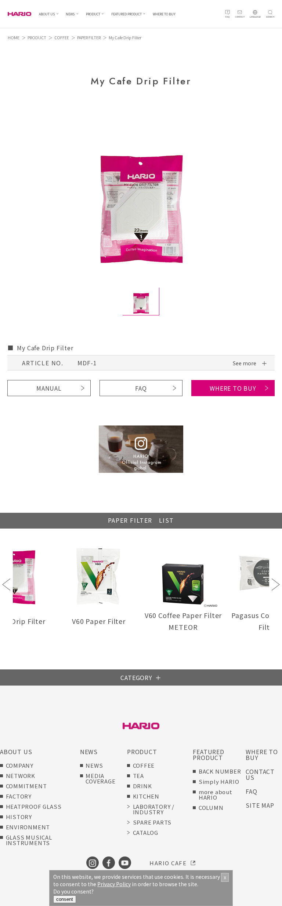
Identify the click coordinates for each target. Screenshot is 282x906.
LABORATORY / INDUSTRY (154, 809)
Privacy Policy (114, 884)
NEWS (70, 14)
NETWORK (21, 775)
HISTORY (19, 816)
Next (276, 584)
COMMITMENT (26, 786)
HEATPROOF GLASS (34, 806)
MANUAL (49, 388)
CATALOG (146, 832)
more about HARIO (215, 794)
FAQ (141, 388)
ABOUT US (47, 14)
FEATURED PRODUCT (126, 14)
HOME (13, 37)
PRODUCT (93, 14)
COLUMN (211, 807)
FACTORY (19, 796)
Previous (6, 584)
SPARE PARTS (152, 822)
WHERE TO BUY (164, 14)
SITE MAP (260, 805)
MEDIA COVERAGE (100, 778)
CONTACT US (260, 774)
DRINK (142, 786)
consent (64, 899)
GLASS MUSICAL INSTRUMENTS (29, 839)
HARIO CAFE (168, 863)
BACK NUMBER (220, 771)
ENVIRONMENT (28, 827)
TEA (138, 775)
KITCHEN (146, 796)
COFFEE (61, 37)
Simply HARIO (219, 781)
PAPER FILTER (89, 37)
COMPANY (20, 765)
